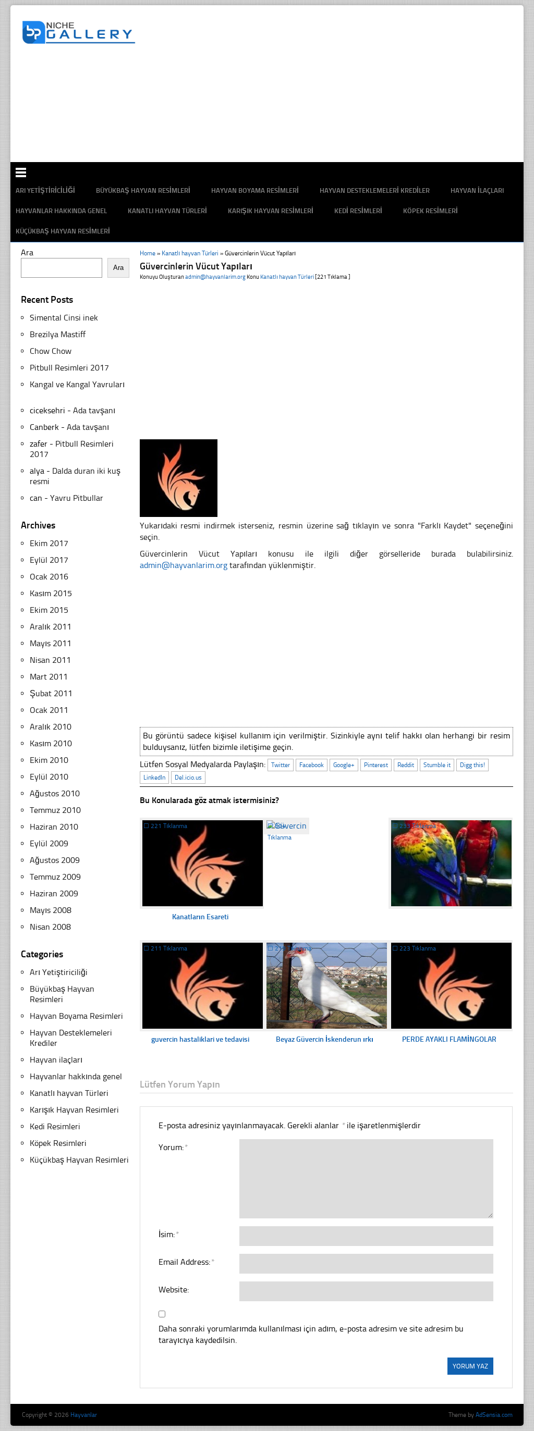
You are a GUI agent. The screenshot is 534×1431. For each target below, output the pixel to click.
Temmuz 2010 (55, 810)
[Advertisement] (272, 128)
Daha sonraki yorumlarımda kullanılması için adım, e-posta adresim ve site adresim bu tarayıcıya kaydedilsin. (311, 1334)
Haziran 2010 (54, 827)
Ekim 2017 (49, 543)
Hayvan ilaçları (56, 1060)
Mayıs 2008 (50, 910)
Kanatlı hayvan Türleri (167, 211)
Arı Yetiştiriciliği (59, 972)
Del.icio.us (188, 777)
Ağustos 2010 (55, 793)
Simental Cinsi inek (64, 318)
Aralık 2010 (50, 727)
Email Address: (186, 1262)
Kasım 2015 (51, 593)
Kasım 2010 (51, 743)
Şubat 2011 (51, 693)
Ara (27, 252)
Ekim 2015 (49, 610)
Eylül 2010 (49, 777)
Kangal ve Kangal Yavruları (77, 384)
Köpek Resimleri (430, 211)
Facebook (311, 765)
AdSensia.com (494, 1414)
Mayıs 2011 (50, 643)
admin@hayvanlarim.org (215, 277)
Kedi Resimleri (358, 211)
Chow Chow (50, 351)
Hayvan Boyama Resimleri (76, 1016)
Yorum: (173, 1147)
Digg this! (472, 765)
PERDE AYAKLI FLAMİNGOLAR (449, 1039)
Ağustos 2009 (55, 860)
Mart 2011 (49, 677)
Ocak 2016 (49, 577)
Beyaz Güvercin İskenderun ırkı (324, 1039)
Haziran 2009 (54, 893)
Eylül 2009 (49, 843)
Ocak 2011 (49, 710)
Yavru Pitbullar (76, 498)
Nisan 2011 (50, 660)
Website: (174, 1289)
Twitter (280, 765)
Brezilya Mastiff (58, 334)
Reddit (405, 765)
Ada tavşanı (94, 410)
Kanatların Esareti (200, 916)
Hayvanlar (83, 1414)
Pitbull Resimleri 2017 (69, 368)
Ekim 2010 (49, 760)
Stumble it (437, 765)
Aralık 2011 (50, 627)
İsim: (168, 1234)
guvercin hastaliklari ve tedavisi (200, 1039)
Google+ (344, 765)
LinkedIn (154, 777)
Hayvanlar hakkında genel (61, 211)
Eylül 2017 (49, 560)
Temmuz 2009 (55, 877)
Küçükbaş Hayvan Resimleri (63, 231)
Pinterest (376, 765)
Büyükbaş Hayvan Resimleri (62, 994)
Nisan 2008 (50, 927)
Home (147, 253)
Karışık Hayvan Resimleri (270, 211)
